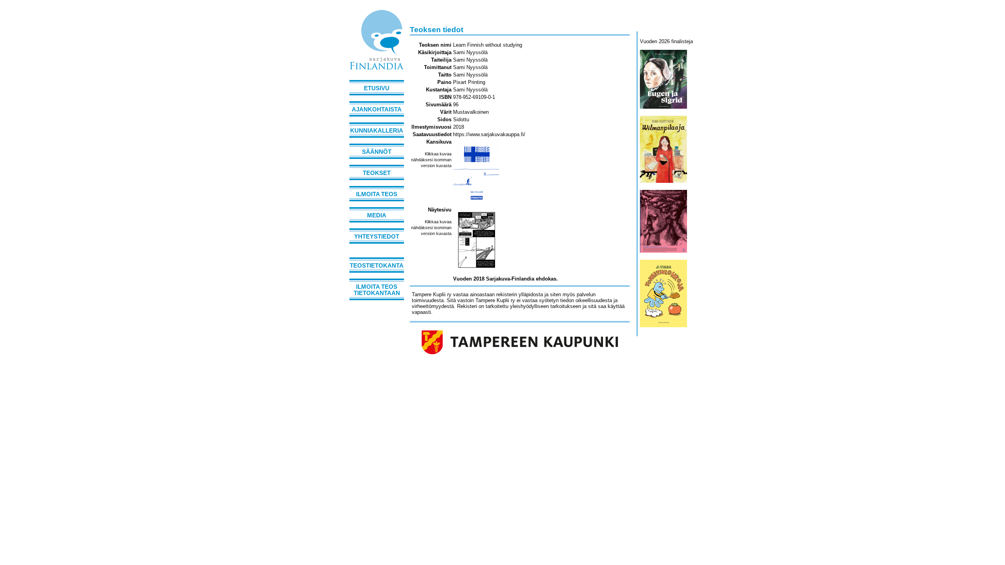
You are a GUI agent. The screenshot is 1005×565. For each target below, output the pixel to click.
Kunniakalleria (376, 131)
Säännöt (376, 152)
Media (376, 215)
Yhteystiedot (376, 236)
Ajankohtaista (377, 109)
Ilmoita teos (376, 194)
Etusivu (376, 88)
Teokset (377, 173)
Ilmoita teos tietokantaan (377, 290)
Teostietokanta (377, 265)
